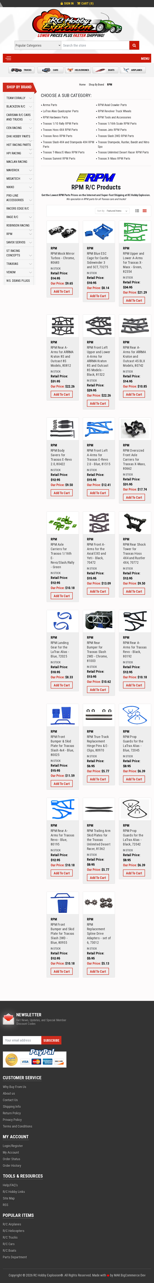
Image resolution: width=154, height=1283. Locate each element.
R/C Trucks (10, 1237)
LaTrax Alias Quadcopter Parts (61, 111)
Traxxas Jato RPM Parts (112, 130)
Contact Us (10, 1100)
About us (9, 1093)
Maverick (12, 170)
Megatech (13, 178)
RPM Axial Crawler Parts (112, 105)
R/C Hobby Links (14, 1192)
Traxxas (12, 264)
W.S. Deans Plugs (18, 281)
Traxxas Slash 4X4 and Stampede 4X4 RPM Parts (68, 144)
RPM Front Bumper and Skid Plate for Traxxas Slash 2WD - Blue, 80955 (62, 933)
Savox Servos (15, 242)
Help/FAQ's (10, 1185)
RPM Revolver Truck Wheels (114, 111)
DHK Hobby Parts (18, 136)
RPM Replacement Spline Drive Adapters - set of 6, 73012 (99, 933)
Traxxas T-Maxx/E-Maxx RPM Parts (64, 152)
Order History (12, 1166)
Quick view (62, 227)
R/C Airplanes (12, 1224)
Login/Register (13, 1146)
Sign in (69, 3)
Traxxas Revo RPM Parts (57, 136)
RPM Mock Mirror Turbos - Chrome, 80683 (63, 257)
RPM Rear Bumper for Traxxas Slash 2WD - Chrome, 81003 (97, 652)
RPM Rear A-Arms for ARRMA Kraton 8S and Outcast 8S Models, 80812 (62, 356)
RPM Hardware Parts (55, 117)
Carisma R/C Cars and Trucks (18, 117)
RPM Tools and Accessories (114, 117)
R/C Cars (9, 1244)
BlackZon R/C (15, 106)
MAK (117, 1275)
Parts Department (15, 1257)
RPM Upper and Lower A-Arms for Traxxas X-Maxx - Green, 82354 (133, 262)
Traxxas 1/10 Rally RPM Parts (60, 123)
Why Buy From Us (14, 1087)
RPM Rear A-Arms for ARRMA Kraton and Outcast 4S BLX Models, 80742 (134, 356)
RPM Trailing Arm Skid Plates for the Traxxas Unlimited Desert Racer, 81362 (98, 840)
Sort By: (101, 210)
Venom (10, 272)
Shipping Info (12, 1107)
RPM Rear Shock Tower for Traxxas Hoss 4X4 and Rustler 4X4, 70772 (134, 553)
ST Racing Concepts (13, 253)
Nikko (10, 187)
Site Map (9, 1198)
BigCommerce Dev (133, 1275)
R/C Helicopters (13, 1231)
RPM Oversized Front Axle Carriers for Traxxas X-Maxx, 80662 (134, 459)
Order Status (11, 1159)
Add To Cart (62, 291)
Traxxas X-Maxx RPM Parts (114, 158)
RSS (5, 1205)
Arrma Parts (50, 105)
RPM (9, 234)
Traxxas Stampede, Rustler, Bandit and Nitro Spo (123, 144)
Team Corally (15, 98)
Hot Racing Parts (18, 145)
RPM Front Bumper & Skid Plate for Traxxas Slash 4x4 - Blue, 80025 (62, 746)
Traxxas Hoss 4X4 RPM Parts (60, 130)
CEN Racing (14, 128)
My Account (11, 1152)
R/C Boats (9, 1251)
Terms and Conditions (17, 1126)
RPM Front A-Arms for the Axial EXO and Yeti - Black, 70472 (96, 553)
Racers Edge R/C (17, 208)
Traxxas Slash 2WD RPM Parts (116, 136)
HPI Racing (13, 153)
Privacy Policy (12, 1120)
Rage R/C (12, 217)
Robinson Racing (17, 225)
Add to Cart (62, 237)
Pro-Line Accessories (15, 198)
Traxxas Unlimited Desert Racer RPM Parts (123, 152)
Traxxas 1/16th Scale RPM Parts (117, 123)
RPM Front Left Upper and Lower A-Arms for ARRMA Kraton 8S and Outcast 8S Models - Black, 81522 (98, 360)
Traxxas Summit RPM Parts (59, 158)
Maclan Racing (16, 162)
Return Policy (12, 1113)
